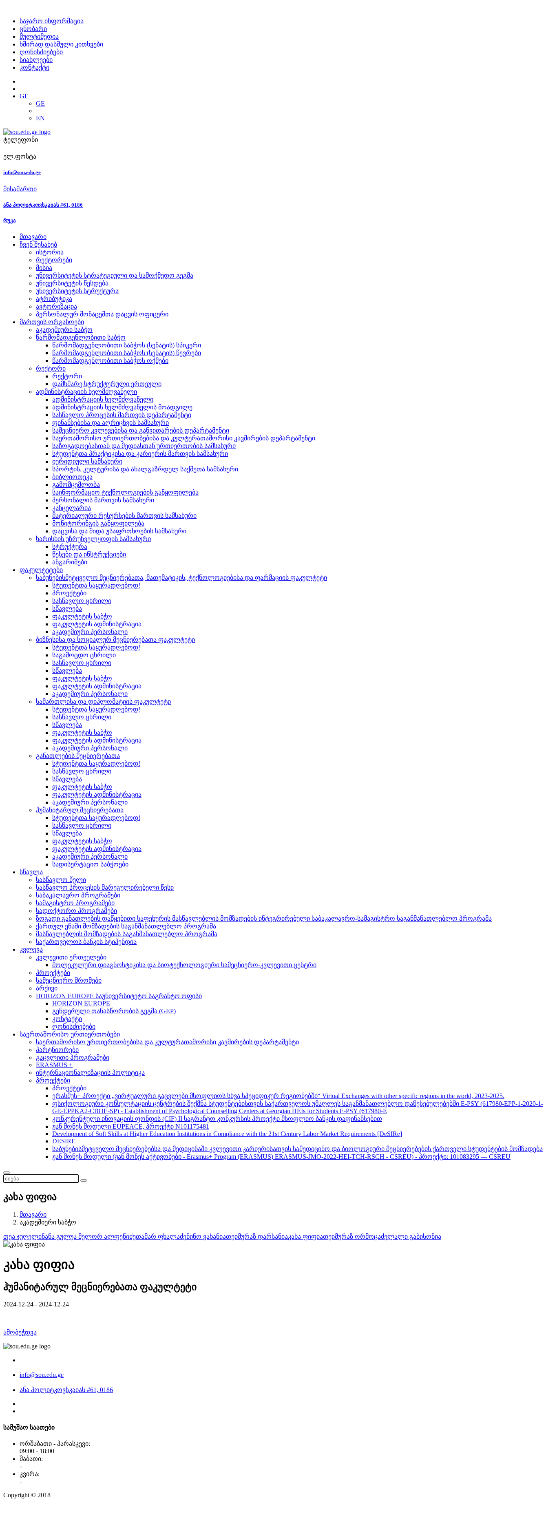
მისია (44, 267)
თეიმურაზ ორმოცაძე (355, 1236)
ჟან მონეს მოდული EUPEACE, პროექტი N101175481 (130, 1126)
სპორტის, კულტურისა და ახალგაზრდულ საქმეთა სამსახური (145, 469)
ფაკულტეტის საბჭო (82, 616)
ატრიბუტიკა (54, 298)
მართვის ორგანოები (52, 321)
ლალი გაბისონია (414, 1236)
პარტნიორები (57, 1049)
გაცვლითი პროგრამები (72, 1057)
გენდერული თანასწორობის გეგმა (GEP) (114, 1011)
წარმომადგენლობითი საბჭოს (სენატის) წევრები (126, 352)
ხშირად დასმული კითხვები (61, 44)
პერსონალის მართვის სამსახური (103, 500)
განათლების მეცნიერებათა (78, 755)
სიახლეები (36, 59)
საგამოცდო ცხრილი (84, 655)
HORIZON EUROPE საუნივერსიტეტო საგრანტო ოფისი (119, 995)
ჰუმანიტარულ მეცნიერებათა (80, 810)
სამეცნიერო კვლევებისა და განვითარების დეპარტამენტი (140, 430)
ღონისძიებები (41, 52)
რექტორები (54, 259)
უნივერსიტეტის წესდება (72, 283)
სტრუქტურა (69, 546)
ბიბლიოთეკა (72, 476)
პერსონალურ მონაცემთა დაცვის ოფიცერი (102, 314)
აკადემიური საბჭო (64, 329)
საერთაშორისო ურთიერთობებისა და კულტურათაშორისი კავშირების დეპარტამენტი (183, 438)
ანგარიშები (69, 562)
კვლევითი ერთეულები (71, 957)
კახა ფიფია (305, 1236)
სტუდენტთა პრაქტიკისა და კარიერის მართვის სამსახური (140, 453)
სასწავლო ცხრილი (81, 600)
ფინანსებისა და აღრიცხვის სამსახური (110, 422)
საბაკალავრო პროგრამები (78, 895)
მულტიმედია (39, 36)
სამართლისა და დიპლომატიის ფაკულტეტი (103, 701)
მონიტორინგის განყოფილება (98, 523)
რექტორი (51, 368)
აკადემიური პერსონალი (90, 631)
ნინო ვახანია (206, 1236)
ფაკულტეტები (41, 569)
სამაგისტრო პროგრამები (75, 902)
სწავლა (31, 871)
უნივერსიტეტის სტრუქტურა (77, 290)
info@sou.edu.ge (22, 172)
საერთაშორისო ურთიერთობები (70, 1034)
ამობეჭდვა (20, 1332)
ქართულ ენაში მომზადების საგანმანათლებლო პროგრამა (126, 926)
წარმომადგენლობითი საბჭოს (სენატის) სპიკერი (126, 345)
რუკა (9, 220)
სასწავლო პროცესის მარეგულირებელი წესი (105, 887)
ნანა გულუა (60, 1236)
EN (40, 118)
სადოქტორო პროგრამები (76, 910)
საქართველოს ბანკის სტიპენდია (86, 941)
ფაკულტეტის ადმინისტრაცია (96, 624)
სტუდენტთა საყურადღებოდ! (96, 585)
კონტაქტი (34, 67)
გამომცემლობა (76, 484)
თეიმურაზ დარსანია (257, 1236)
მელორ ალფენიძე (107, 1236)
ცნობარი (33, 28)
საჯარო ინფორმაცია (52, 21)
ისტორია (50, 252)
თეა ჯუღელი (22, 1236)
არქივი (46, 988)
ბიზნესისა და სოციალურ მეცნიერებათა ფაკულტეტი (115, 639)
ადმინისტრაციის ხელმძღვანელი (86, 391)
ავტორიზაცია (56, 306)
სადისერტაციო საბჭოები (90, 864)
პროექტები (69, 593)
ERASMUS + (54, 1064)
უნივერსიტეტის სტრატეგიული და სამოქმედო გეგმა (114, 275)
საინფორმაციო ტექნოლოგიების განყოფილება (125, 492)
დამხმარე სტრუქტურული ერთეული (106, 383)
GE (40, 103)
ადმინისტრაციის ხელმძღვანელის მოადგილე (122, 407)
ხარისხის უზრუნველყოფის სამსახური (93, 538)
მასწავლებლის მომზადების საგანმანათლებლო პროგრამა (126, 933)
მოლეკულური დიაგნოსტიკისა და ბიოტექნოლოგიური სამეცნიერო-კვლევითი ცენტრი (184, 964)
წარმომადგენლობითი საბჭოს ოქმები (110, 360)
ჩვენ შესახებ (38, 244)
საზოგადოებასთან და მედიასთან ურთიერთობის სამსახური (144, 445)
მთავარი (33, 236)
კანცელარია (71, 507)
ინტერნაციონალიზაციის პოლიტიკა (90, 1072)
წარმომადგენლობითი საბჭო (81, 337)
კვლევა (31, 949)
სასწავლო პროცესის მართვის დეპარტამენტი (121, 414)
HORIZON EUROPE (81, 1003)
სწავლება (67, 608)
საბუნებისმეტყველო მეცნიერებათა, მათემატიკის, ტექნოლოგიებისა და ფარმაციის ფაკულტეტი (181, 577)
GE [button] (24, 96)
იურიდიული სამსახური (87, 461)
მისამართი (20, 189)
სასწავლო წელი (61, 879)
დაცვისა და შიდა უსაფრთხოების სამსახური (119, 531)
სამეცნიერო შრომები (69, 980)
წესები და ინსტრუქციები (89, 554)
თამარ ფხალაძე (161, 1236)
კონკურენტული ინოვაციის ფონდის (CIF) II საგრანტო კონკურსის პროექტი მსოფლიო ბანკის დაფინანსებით (217, 1118)
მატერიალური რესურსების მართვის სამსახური (124, 515)
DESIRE (63, 1141)
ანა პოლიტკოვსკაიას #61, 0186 (43, 205)
